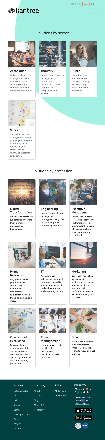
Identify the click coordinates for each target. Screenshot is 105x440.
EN (92, 4)
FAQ (16, 395)
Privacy (17, 423)
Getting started (21, 391)
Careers (38, 395)
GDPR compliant (82, 403)
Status (17, 405)
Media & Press (41, 405)
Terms (17, 419)
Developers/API (21, 414)
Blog (36, 400)
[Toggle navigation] (93, 10)
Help (16, 400)
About (37, 391)
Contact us (76, 4)
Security (17, 428)
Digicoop (79, 392)
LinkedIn (62, 391)
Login (86, 4)
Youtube (62, 395)
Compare (18, 409)
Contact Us (39, 409)
